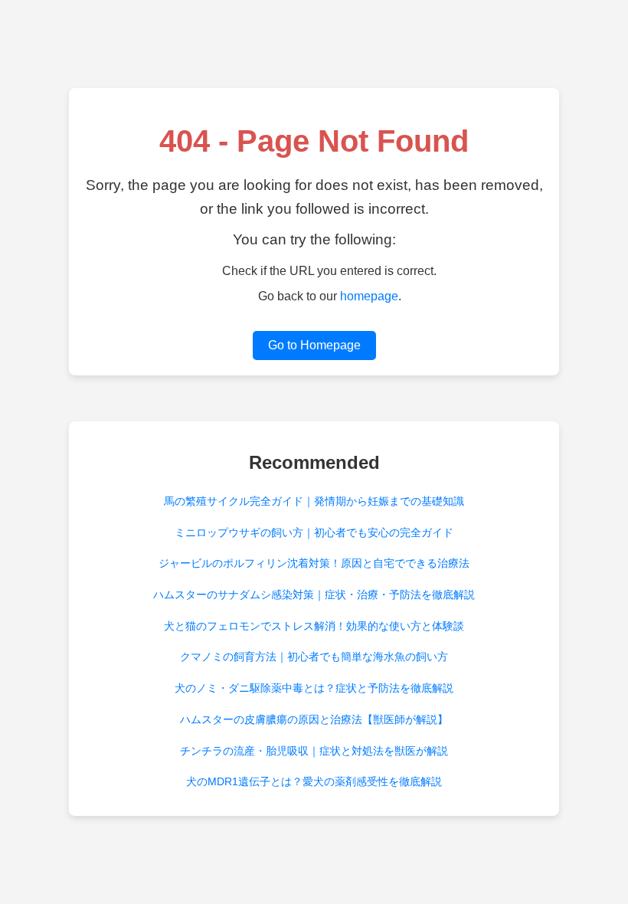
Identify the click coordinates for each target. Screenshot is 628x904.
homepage (369, 296)
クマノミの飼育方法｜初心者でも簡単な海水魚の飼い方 (314, 656)
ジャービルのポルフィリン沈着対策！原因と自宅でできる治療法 (314, 563)
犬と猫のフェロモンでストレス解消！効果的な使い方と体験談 (314, 626)
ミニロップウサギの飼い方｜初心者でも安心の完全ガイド (314, 532)
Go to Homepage (314, 345)
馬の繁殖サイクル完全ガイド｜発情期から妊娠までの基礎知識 (314, 501)
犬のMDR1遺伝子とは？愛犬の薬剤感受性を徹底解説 (314, 781)
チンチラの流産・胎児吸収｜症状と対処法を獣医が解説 (314, 751)
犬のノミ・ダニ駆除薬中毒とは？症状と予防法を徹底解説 (314, 688)
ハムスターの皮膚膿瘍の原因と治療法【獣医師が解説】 (314, 719)
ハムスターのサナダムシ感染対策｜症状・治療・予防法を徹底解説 (314, 594)
